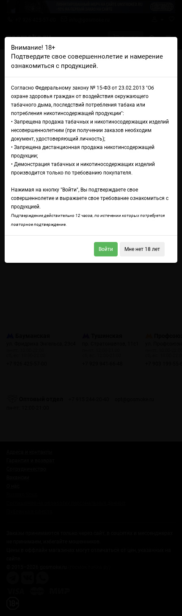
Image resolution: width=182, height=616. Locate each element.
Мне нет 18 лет (142, 249)
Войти (106, 249)
